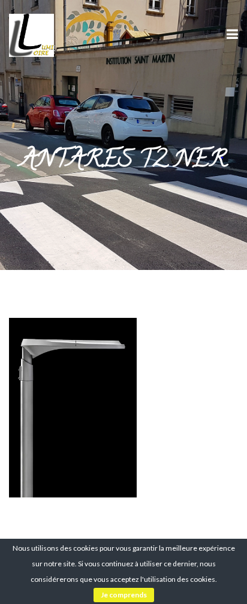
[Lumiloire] (31, 34)
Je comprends (124, 594)
